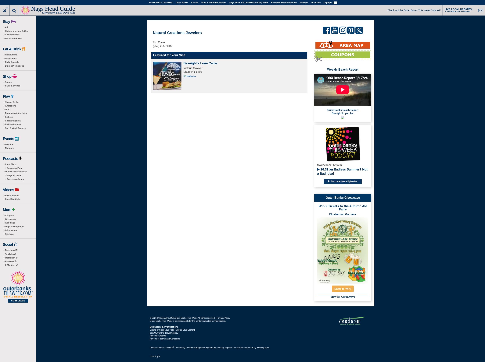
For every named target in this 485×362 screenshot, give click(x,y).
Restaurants (11, 55)
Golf (7, 109)
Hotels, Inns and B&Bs (16, 31)
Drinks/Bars (11, 58)
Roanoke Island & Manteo (284, 2)
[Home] (48, 10)
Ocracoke (316, 2)
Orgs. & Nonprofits (14, 226)
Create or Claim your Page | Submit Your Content (172, 330)
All (6, 27)
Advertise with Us (158, 336)
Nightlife (9, 148)
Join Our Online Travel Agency (164, 333)
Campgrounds (12, 34)
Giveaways (10, 219)
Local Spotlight (12, 199)
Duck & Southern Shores (213, 2)
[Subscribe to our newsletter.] (18, 287)
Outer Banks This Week (161, 2)
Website (191, 76)
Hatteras (304, 2)
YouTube (9, 254)
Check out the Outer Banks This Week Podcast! (414, 10)
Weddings (10, 223)
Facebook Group (15, 179)
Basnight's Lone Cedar (200, 63)
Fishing (9, 117)
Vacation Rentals (13, 38)
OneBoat (169, 347)
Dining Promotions (14, 66)
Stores (8, 82)
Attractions (10, 106)
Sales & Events (12, 86)
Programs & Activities (16, 113)
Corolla (194, 2)
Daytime (9, 144)
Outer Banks (182, 2)
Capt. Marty (10, 164)
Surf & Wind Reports (15, 128)
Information (11, 230)
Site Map (9, 234)
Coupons (9, 215)
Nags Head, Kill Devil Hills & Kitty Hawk (248, 2)
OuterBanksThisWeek (16, 171)
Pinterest (10, 261)
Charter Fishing (13, 121)
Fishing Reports (13, 124)
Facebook (10, 250)
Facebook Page (14, 168)
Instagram (10, 258)
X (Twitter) (10, 265)
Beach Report (12, 195)
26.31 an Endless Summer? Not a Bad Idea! (342, 171)
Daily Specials (12, 62)
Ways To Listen (14, 175)
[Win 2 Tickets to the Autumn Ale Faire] (342, 249)
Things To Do (12, 102)
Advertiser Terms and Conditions (165, 339)
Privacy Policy (223, 318)
